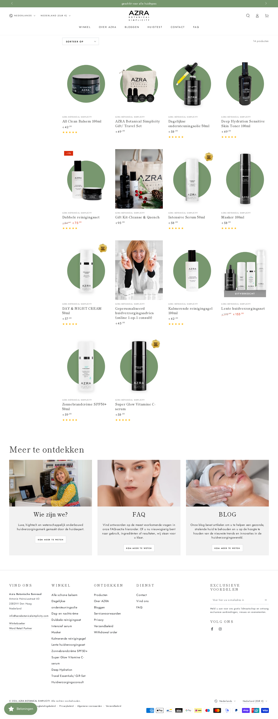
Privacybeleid (66, 706)
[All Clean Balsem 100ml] (86, 83)
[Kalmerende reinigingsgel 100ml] (192, 270)
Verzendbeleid (103, 626)
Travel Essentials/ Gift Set (68, 676)
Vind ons (142, 601)
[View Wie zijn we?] (50, 483)
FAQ (139, 607)
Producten (101, 595)
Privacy (99, 620)
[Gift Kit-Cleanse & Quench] (139, 179)
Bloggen (99, 607)
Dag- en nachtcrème (64, 613)
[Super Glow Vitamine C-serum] (139, 366)
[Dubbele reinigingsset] (86, 179)
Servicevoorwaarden (107, 613)
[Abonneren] (267, 600)
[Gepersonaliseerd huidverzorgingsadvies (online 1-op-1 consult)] (139, 270)
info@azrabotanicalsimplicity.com (28, 616)
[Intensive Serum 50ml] (192, 179)
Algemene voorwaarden (89, 706)
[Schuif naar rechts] (266, 3)
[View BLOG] (227, 483)
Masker (56, 632)
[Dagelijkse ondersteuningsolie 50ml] (192, 83)
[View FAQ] (138, 483)
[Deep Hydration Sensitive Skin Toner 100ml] (245, 83)
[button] (248, 16)
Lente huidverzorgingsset (68, 645)
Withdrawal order (105, 632)
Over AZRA (101, 601)
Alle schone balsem (64, 595)
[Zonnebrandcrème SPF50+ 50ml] (86, 366)
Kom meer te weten (50, 539)
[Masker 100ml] (245, 179)
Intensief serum (61, 626)
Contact (141, 595)
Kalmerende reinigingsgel (68, 638)
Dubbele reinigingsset (66, 620)
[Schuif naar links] (12, 3)
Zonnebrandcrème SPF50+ (69, 651)
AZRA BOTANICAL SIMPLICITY (34, 700)
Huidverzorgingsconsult (67, 682)
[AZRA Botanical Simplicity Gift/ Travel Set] (139, 83)
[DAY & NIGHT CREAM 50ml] (86, 270)
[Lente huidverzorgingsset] (245, 270)
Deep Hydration (61, 670)
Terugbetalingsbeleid (45, 706)
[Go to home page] (139, 16)
